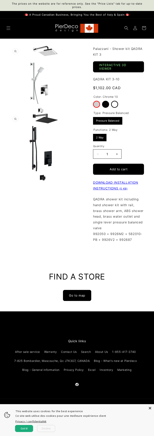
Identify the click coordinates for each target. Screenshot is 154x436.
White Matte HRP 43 (114, 104)
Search (86, 351)
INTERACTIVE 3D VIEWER (112, 67)
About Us (101, 351)
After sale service (27, 351)
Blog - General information (41, 369)
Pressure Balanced (107, 119)
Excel (92, 369)
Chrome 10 (96, 104)
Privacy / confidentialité (31, 421)
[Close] (150, 408)
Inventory (106, 369)
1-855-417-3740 (124, 351)
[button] (8, 28)
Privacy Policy (74, 369)
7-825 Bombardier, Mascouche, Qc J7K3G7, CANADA (52, 360)
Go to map (77, 295)
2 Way (100, 136)
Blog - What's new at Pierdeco (115, 360)
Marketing (124, 369)
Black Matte (105, 104)
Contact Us (69, 351)
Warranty (50, 351)
